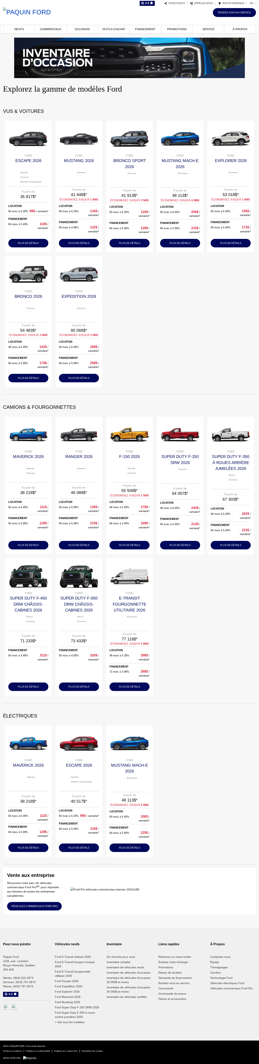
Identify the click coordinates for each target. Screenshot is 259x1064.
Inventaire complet (118, 962)
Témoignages (219, 967)
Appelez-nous (203, 3)
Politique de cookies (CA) (65, 1051)
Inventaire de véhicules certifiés (127, 996)
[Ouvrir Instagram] (14, 1007)
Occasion (82, 29)
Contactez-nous (220, 956)
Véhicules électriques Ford (227, 983)
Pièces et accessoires (172, 998)
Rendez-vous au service (234, 12)
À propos (240, 29)
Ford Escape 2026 (67, 981)
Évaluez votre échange (173, 962)
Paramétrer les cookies (92, 1051)
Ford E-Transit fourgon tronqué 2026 (75, 964)
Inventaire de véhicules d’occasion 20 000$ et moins (129, 980)
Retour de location (170, 972)
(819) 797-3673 (26, 982)
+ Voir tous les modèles (70, 1022)
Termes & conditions (12, 1051)
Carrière (215, 972)
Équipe (214, 962)
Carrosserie (165, 988)
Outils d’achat (113, 29)
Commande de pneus (172, 993)
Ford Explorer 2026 (67, 991)
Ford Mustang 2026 (67, 1002)
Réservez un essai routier (174, 956)
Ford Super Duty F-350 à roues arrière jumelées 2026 (75, 1014)
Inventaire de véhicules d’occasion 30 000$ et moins (129, 989)
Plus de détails (28, 243)
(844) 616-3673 (23, 977)
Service (208, 29)
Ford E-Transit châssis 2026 (73, 956)
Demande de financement (175, 977)
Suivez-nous (176, 3)
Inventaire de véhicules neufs (125, 967)
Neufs (19, 29)
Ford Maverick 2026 (68, 996)
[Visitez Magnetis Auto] (30, 1058)
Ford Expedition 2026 (68, 986)
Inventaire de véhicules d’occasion (129, 972)
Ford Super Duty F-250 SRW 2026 (77, 1007)
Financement (145, 29)
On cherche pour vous (121, 956)
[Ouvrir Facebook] (6, 1007)
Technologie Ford (221, 977)
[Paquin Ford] (27, 11)
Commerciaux (50, 29)
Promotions (177, 29)
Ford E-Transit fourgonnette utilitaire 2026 (72, 973)
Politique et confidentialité (38, 1051)
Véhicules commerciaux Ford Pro (231, 988)
